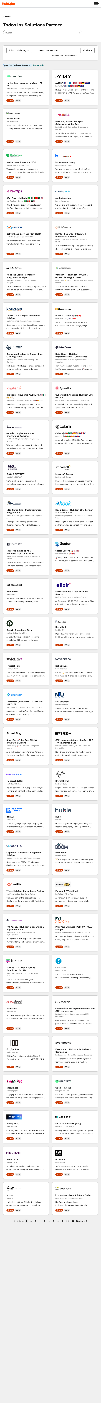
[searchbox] (42, 32)
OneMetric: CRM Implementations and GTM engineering (75, 1009)
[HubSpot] (8, 4)
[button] (30, 65)
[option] (18, 50)
